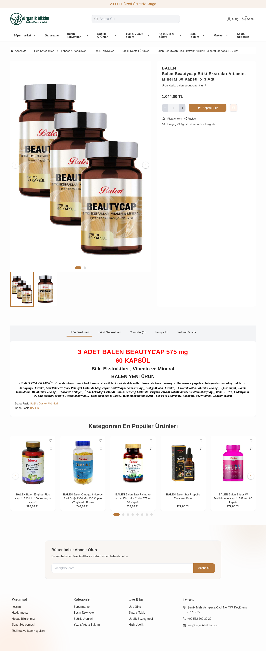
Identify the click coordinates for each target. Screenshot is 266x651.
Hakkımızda (20, 612)
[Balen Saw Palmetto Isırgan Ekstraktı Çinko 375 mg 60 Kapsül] (133, 463)
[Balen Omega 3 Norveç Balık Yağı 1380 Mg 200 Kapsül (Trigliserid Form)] (83, 463)
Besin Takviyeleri (84, 612)
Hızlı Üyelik (136, 624)
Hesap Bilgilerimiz (23, 618)
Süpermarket (82, 606)
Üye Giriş (135, 606)
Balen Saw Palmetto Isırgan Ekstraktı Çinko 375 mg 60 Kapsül (133, 498)
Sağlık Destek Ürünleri (44, 403)
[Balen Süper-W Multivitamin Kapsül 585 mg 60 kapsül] (233, 463)
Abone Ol (204, 568)
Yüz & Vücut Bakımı (87, 624)
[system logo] (30, 18)
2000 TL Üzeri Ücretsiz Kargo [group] (133, 4)
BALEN (169, 68)
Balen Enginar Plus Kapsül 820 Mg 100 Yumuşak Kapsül (33, 498)
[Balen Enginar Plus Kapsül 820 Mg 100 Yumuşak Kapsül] (33, 463)
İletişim (16, 606)
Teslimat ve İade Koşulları (28, 630)
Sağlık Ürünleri (83, 618)
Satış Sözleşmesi (23, 624)
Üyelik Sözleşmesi (141, 618)
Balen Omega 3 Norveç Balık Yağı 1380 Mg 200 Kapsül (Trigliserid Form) (83, 498)
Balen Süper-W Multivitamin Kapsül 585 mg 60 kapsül (233, 498)
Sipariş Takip (137, 612)
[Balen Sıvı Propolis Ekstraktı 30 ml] (183, 463)
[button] (78, 267)
